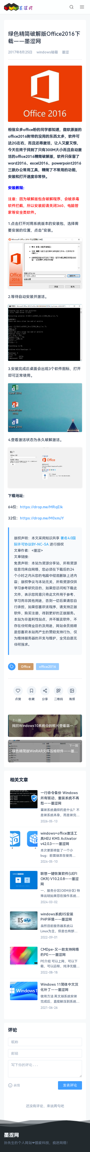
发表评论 (70, 1085)
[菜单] (82, 7)
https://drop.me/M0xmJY (42, 517)
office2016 (47, 666)
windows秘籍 (47, 52)
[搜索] (71, 6)
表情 (17, 1085)
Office (25, 666)
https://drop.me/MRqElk (41, 506)
